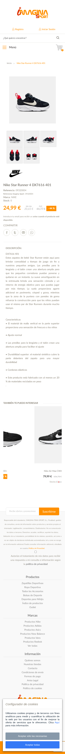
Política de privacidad (33, 684)
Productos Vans (32, 638)
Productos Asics (32, 630)
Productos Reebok (32, 642)
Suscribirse (49, 511)
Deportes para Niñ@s (33, 599)
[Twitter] (15, 232)
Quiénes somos (32, 660)
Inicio (9, 63)
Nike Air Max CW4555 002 (33, 471)
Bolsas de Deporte (32, 595)
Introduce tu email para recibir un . (31, 218)
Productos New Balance (32, 634)
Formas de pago (32, 676)
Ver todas (32, 646)
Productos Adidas (33, 626)
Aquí (57, 722)
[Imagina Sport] (32, 12)
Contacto (32, 668)
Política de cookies (32, 688)
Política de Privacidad (36, 548)
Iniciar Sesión (48, 29)
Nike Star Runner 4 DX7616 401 (31, 63)
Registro (19, 29)
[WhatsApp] (31, 232)
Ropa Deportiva (32, 587)
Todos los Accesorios (32, 591)
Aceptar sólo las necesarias (32, 736)
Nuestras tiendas (32, 664)
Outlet (32, 607)
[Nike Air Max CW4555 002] (33, 434)
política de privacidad (37, 564)
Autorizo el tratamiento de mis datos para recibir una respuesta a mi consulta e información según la (35, 560)
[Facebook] (6, 232)
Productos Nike (32, 622)
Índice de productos (32, 603)
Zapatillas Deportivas (32, 583)
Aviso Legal (32, 680)
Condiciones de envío (33, 672)
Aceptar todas (32, 744)
